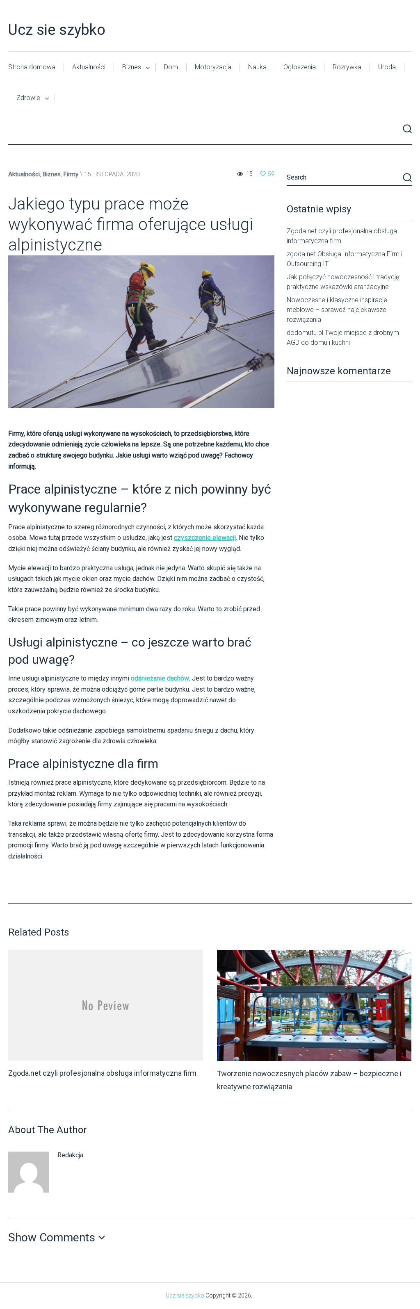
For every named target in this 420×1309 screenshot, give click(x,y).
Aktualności (88, 67)
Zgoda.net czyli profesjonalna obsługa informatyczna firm (102, 1073)
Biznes (131, 67)
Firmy (71, 174)
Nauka (257, 67)
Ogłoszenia (299, 67)
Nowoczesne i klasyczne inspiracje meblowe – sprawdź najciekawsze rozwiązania (337, 309)
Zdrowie (28, 98)
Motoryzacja (213, 67)
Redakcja (70, 1155)
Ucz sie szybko (56, 30)
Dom (171, 67)
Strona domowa (31, 67)
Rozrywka (347, 67)
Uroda (387, 67)
